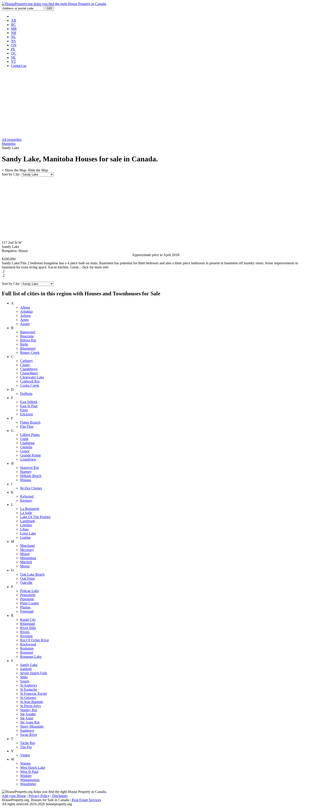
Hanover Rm (29, 468)
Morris (25, 566)
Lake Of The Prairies (35, 517)
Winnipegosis (30, 780)
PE (13, 49)
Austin (25, 324)
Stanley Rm (28, 710)
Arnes (24, 320)
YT (13, 61)
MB (14, 29)
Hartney (26, 472)
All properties (11, 140)
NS (13, 41)
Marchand (27, 546)
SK (13, 57)
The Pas (26, 747)
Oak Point (27, 578)
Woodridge (28, 784)
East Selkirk (28, 402)
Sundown (27, 730)
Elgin (24, 410)
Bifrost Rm (28, 340)
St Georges (28, 698)
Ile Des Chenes (31, 488)
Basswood (27, 332)
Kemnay (26, 500)
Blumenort (27, 348)
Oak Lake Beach (32, 574)
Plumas (25, 607)
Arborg (25, 315)
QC (13, 53)
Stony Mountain (31, 726)
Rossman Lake (31, 656)
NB (13, 33)
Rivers (24, 632)
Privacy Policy (39, 796)
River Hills (28, 628)
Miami (24, 554)
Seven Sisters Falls (33, 673)
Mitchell (26, 562)
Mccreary (27, 550)
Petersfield (27, 595)
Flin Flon (26, 426)
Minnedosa (28, 558)
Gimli (24, 439)
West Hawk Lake (32, 767)
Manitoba (9, 144)
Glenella (26, 447)
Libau (24, 529)
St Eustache (28, 689)
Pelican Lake (29, 591)
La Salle (26, 513)
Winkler (26, 776)
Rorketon (27, 648)
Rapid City (28, 620)
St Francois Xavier (33, 693)
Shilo (24, 677)
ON (13, 45)
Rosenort (26, 652)
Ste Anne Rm (30, 722)
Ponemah (27, 611)
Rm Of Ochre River (34, 640)
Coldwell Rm (30, 381)
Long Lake (28, 533)
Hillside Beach (30, 476)
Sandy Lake (28, 665)
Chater (25, 365)
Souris (24, 681)
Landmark (27, 521)
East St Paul (28, 406)
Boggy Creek (30, 352)
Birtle (24, 344)
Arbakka (26, 311)
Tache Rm (27, 743)
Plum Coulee (29, 603)
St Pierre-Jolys (30, 706)
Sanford (26, 669)
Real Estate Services (86, 800)
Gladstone (27, 443)
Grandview (28, 459)
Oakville (26, 583)
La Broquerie (29, 509)
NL (13, 37)
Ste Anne (26, 718)
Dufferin (26, 394)
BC (13, 24)
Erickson (26, 414)
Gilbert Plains (30, 435)
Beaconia (27, 336)
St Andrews (28, 685)
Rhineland (27, 624)
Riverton (26, 636)
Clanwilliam (29, 373)
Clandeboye (28, 369)
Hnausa (25, 480)
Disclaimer (60, 796)
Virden (25, 755)
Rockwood (28, 644)
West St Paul (29, 772)
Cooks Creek (29, 385)
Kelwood (27, 496)
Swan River (28, 735)
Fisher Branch (30, 422)
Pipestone (27, 599)
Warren (25, 763)
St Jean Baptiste (31, 702)
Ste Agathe (28, 714)
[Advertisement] (156, 103)
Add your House (14, 796)
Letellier (26, 525)
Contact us (18, 66)
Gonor (24, 451)
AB (13, 20)
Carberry (26, 361)
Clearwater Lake (32, 377)
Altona (25, 307)
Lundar (25, 537)
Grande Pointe (30, 455)
